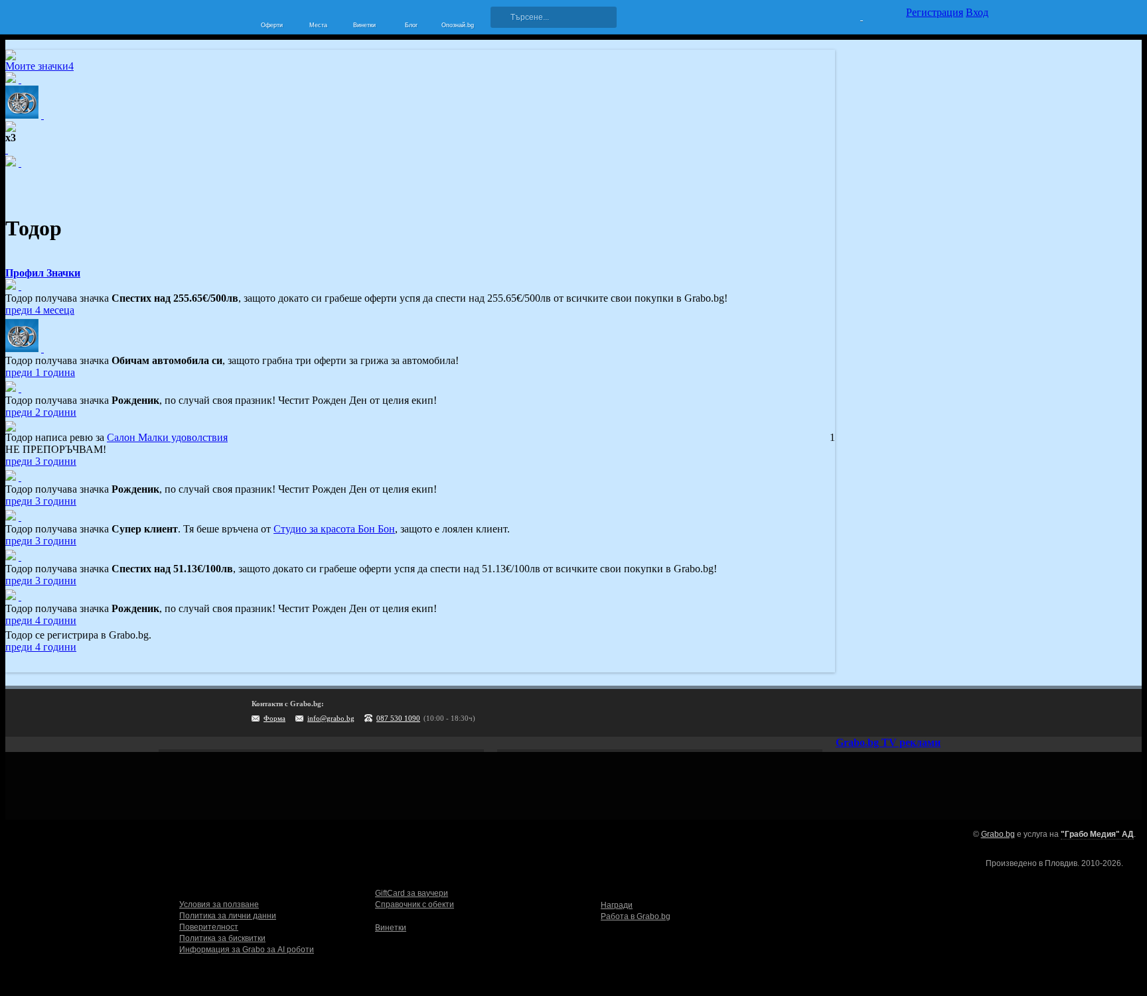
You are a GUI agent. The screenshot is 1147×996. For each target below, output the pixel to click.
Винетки (390, 927)
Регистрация (934, 12)
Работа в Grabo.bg (635, 916)
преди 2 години (40, 412)
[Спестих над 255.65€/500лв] (20, 286)
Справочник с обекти (414, 904)
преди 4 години (40, 620)
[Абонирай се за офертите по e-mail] (897, 712)
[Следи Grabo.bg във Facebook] (978, 712)
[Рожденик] (20, 388)
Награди (617, 905)
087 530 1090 (398, 718)
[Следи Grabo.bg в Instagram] (924, 712)
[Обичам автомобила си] (42, 348)
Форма (274, 718)
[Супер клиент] (20, 517)
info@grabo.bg (330, 718)
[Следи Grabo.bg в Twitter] (951, 712)
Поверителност (208, 927)
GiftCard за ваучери (411, 893)
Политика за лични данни (227, 915)
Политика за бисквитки (222, 938)
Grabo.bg (998, 834)
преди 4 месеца (39, 310)
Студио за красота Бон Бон (334, 528)
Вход (977, 12)
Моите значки (39, 66)
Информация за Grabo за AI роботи (246, 949)
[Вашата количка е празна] (853, 15)
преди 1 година (40, 372)
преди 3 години (40, 461)
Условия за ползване (219, 904)
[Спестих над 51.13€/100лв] (20, 556)
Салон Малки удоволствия (167, 437)
